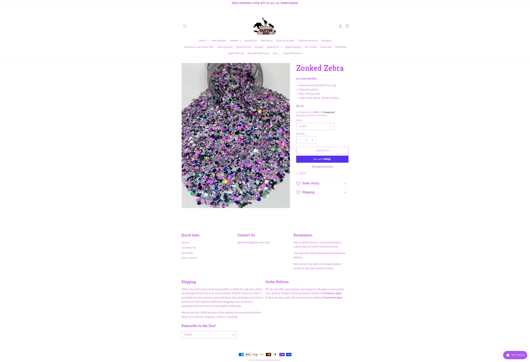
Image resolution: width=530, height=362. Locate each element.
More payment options (322, 166)
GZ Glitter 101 (188, 247)
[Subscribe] (232, 334)
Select (299, 120)
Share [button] (303, 173)
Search (185, 242)
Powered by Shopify (273, 360)
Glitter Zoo (260, 360)
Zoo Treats (187, 253)
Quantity (300, 133)
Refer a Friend (189, 258)
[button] (184, 26)
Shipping (300, 115)
